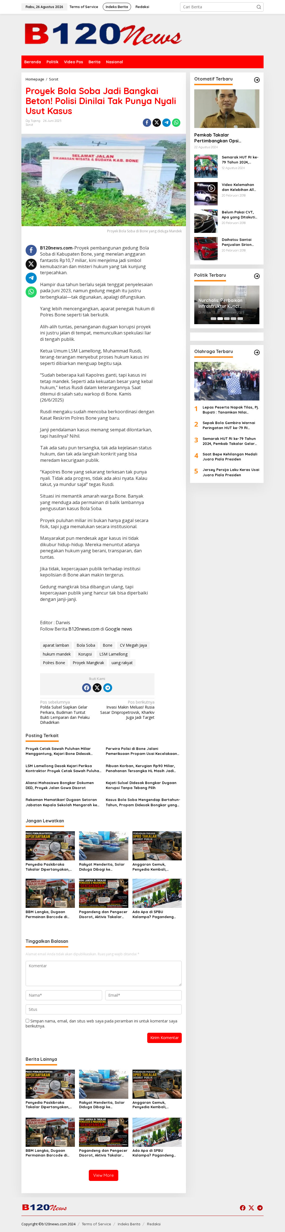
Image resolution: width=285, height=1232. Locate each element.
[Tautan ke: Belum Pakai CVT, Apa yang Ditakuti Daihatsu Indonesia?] (206, 220)
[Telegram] (107, 687)
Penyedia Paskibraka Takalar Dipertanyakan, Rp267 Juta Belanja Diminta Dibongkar (48, 867)
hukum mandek (57, 654)
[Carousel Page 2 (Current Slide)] (220, 318)
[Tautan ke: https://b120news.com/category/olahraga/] (257, 352)
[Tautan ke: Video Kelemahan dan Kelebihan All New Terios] (206, 193)
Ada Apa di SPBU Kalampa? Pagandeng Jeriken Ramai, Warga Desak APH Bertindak (153, 914)
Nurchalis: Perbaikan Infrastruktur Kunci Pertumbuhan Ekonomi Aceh (222, 303)
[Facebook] (86, 687)
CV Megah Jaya (133, 645)
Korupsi (85, 654)
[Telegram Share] (166, 123)
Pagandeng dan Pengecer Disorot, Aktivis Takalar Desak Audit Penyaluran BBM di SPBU (103, 914)
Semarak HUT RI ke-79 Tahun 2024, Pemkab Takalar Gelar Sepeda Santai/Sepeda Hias (240, 160)
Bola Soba (86, 645)
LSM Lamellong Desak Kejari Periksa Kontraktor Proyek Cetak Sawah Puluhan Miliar (63, 768)
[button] (259, 7)
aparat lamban (56, 645)
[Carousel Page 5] (240, 318)
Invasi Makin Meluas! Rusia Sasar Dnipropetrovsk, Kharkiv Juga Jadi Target (127, 710)
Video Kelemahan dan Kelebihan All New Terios (238, 187)
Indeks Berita (129, 1224)
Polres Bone (54, 662)
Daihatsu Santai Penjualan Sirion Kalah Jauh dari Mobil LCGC (237, 242)
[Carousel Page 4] (233, 318)
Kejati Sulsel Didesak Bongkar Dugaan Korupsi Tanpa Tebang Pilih (141, 785)
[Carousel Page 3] (227, 318)
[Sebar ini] (147, 123)
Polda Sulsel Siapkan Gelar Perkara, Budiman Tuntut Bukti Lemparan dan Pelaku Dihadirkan (65, 712)
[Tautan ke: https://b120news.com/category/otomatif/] (257, 80)
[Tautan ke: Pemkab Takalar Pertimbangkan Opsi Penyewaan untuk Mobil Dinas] (226, 108)
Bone (107, 645)
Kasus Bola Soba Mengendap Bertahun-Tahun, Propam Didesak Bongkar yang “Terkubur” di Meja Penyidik (143, 802)
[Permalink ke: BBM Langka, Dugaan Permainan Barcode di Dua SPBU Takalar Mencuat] (50, 892)
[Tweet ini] (157, 123)
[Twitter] (97, 687)
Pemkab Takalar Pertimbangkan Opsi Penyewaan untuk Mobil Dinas (226, 138)
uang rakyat (122, 662)
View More (103, 1175)
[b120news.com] (104, 34)
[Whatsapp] (176, 123)
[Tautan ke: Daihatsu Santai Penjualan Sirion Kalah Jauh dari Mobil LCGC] (206, 248)
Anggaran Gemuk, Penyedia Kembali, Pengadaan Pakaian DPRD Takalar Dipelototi (156, 867)
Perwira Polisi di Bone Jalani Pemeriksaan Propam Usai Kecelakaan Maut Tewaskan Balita (141, 751)
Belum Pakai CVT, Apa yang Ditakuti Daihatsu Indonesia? (240, 215)
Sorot (29, 125)
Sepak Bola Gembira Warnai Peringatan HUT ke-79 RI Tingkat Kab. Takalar (229, 425)
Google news (118, 629)
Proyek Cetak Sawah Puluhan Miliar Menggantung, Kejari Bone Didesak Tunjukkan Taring (58, 751)
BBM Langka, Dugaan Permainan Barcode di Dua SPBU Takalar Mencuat (46, 914)
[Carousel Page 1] (213, 318)
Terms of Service (96, 1224)
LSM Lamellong (113, 654)
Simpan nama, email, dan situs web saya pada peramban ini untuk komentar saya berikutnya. (101, 1023)
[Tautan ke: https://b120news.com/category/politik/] (257, 276)
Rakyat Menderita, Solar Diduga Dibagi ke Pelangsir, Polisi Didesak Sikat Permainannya (102, 867)
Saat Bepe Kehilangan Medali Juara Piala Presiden (230, 456)
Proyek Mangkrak (88, 662)
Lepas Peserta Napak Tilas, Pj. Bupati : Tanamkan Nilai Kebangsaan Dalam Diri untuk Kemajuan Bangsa (231, 410)
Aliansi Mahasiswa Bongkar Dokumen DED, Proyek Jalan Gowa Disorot (60, 785)
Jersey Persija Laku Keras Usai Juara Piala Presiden (231, 472)
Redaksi (154, 1224)
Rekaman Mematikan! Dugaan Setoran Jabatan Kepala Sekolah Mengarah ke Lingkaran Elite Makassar (61, 802)
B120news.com (83, 629)
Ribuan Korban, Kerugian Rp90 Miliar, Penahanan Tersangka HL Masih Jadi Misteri (140, 768)
